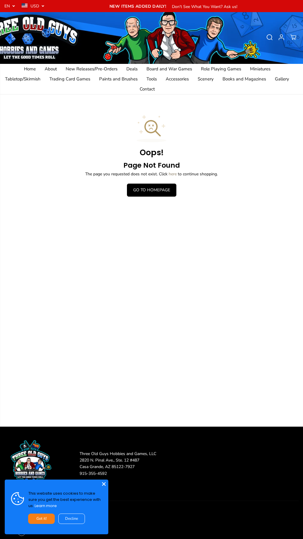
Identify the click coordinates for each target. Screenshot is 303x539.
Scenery (206, 79)
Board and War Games (169, 69)
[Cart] (293, 37)
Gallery (282, 79)
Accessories (177, 79)
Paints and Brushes (118, 79)
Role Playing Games (221, 69)
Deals (132, 69)
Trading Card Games (69, 79)
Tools (151, 79)
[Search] (269, 37)
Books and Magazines (244, 79)
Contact (147, 89)
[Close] (104, 484)
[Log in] (281, 37)
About (51, 69)
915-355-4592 (93, 473)
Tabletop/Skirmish (23, 79)
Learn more (46, 506)
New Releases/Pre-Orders (91, 69)
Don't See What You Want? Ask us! (204, 6)
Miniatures (260, 69)
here (173, 174)
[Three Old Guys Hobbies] (151, 37)
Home (30, 69)
